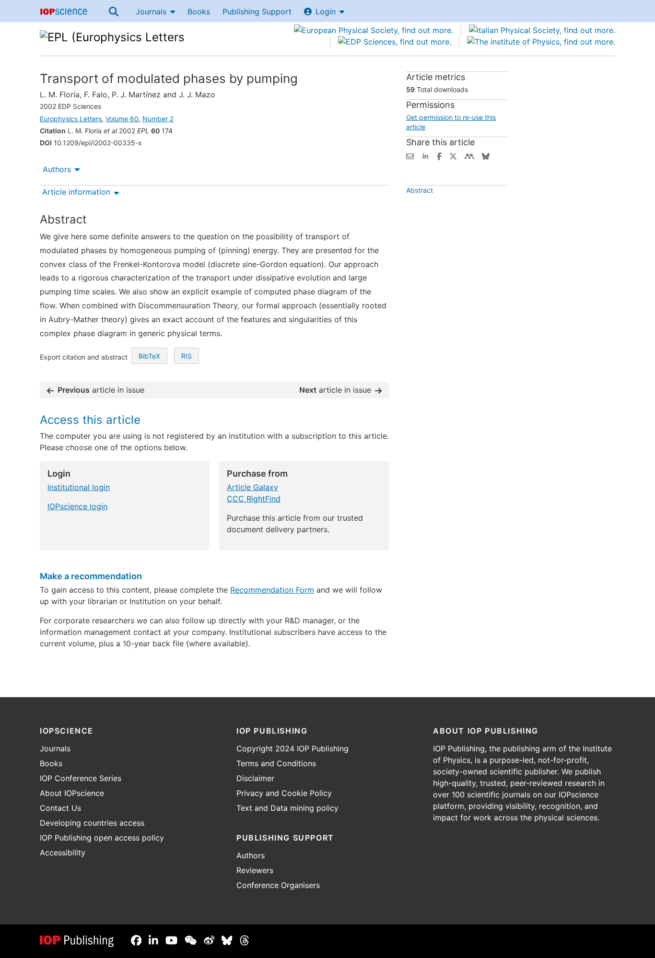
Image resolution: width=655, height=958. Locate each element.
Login (326, 11)
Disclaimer (255, 778)
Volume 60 (122, 119)
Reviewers (254, 870)
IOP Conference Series (80, 778)
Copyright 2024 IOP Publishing (292, 748)
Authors (57, 169)
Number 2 (158, 119)
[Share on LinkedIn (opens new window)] (425, 155)
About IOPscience (72, 793)
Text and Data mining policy (287, 808)
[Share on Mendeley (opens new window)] (469, 155)
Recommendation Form (272, 590)
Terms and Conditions (276, 763)
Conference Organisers (278, 885)
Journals (151, 11)
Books (198, 11)
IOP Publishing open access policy (102, 837)
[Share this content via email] (410, 155)
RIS (186, 356)
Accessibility (62, 852)
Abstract (419, 190)
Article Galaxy (252, 487)
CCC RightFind (254, 498)
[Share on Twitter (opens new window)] (453, 155)
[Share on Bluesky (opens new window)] (486, 155)
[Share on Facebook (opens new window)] (439, 155)
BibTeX (149, 356)
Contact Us (60, 808)
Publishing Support (257, 11)
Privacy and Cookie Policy (284, 793)
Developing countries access (92, 823)
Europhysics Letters (71, 119)
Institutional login (78, 487)
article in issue (101, 390)
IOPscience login (77, 506)
